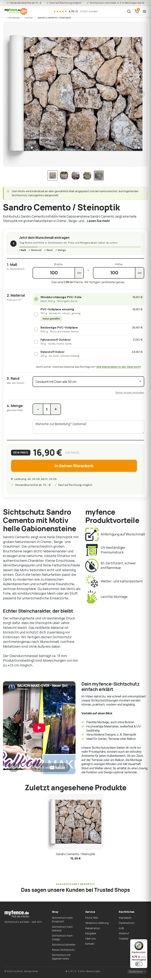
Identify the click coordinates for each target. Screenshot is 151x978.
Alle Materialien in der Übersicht (118, 367)
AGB (121, 928)
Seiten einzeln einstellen (129, 392)
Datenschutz (126, 923)
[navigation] (52, 175)
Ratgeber (90, 933)
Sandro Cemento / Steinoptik (75, 854)
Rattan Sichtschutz (63, 949)
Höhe (118, 264)
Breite (58, 264)
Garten (29, 17)
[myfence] (16, 11)
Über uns (90, 938)
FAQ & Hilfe (91, 917)
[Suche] (129, 11)
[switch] (139, 964)
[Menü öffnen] (144, 11)
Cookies (123, 938)
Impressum (125, 917)
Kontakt (89, 943)
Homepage (14, 17)
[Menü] (145, 941)
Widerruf (124, 933)
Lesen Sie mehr (98, 221)
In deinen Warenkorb (74, 465)
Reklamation (92, 928)
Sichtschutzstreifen (64, 944)
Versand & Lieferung (97, 923)
